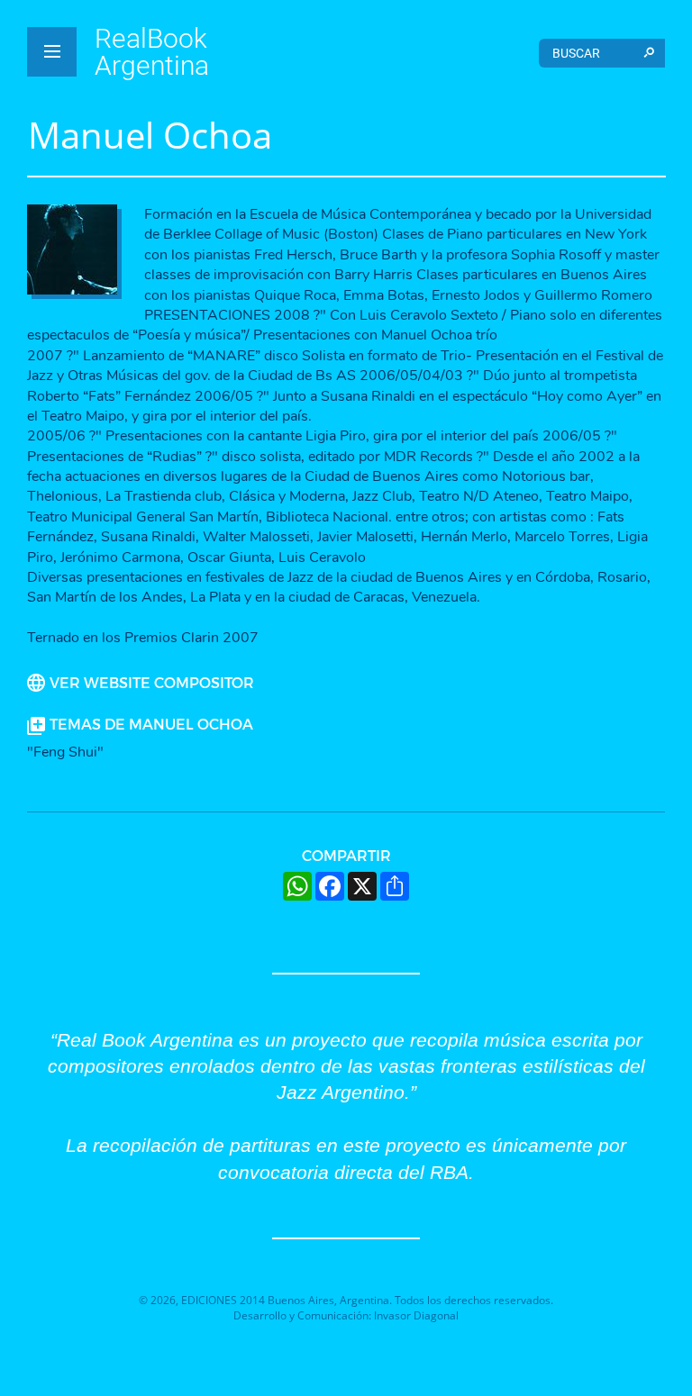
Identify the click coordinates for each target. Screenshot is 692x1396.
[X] (362, 886)
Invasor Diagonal (416, 1315)
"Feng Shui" (65, 752)
